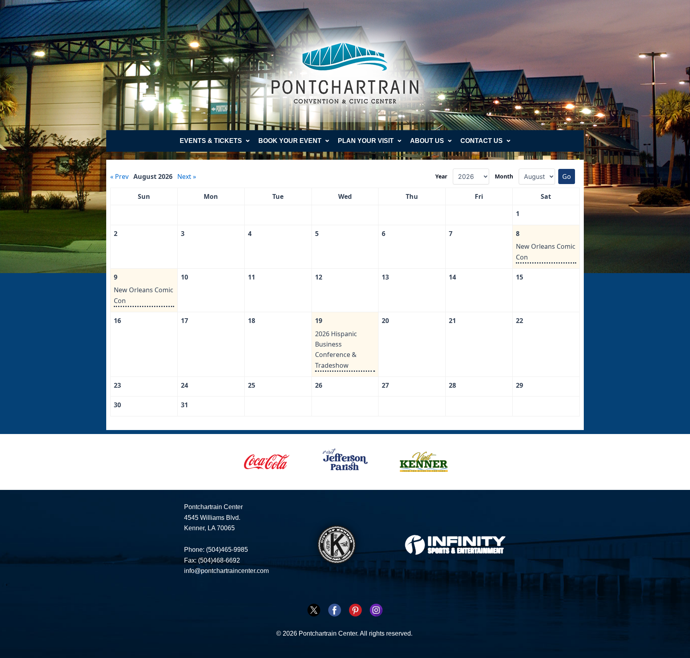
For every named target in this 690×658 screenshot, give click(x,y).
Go (566, 176)
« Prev (119, 176)
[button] (214, 141)
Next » (186, 176)
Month (504, 176)
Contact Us (481, 140)
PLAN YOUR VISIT (366, 140)
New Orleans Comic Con (545, 251)
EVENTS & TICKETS (211, 140)
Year (441, 176)
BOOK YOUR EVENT (289, 140)
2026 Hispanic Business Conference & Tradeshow (336, 349)
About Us (427, 140)
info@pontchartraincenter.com (226, 570)
